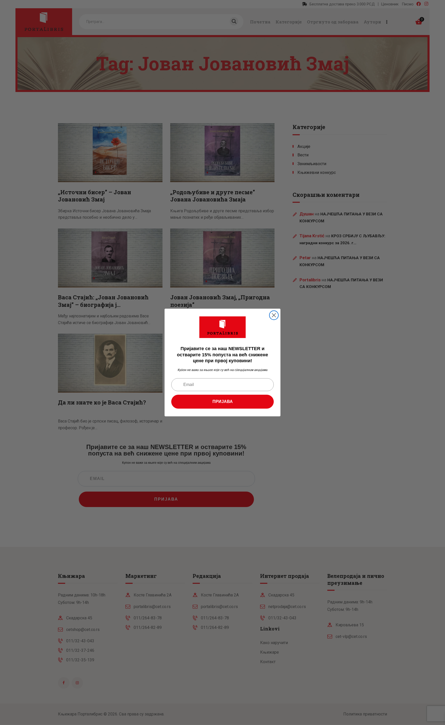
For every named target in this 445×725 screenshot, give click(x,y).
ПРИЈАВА (222, 401)
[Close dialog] (273, 315)
